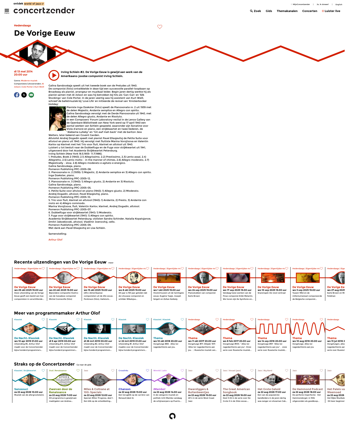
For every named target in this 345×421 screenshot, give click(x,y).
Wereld (156, 370)
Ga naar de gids (84, 365)
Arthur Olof (55, 239)
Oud (51, 370)
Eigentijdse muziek (37, 268)
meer (110, 263)
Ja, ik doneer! (323, 4)
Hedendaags (22, 25)
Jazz (86, 370)
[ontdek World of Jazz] (34, 4)
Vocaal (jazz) (235, 370)
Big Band (268, 370)
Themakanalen (287, 11)
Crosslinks (123, 370)
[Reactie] (31, 95)
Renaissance (61, 370)
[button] (54, 75)
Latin (164, 370)
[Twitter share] (24, 95)
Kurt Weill (39, 87)
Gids (269, 11)
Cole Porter (27, 87)
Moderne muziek (29, 80)
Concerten (309, 11)
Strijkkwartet (30, 370)
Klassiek (18, 319)
